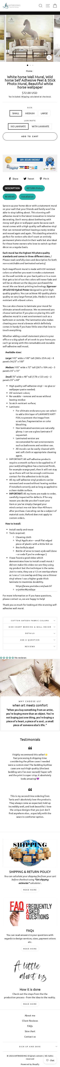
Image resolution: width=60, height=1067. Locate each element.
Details (30, 633)
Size (29, 107)
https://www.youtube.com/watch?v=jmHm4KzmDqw (34, 587)
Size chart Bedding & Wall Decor (30, 627)
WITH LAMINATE (40, 126)
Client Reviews (30, 1020)
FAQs (30, 1025)
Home (29, 70)
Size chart (30, 1031)
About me (30, 1015)
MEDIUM (30, 113)
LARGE (44, 113)
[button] (7, 657)
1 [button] (27, 65)
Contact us (30, 1036)
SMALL (15, 113)
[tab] (12, 188)
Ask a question (30, 640)
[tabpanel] (30, 406)
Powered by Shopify (30, 1064)
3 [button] (33, 65)
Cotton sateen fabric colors (30, 620)
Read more (30, 889)
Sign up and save (30, 1046)
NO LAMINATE (18, 126)
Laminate (30, 120)
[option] (30, 38)
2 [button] (30, 65)
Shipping (25, 96)
